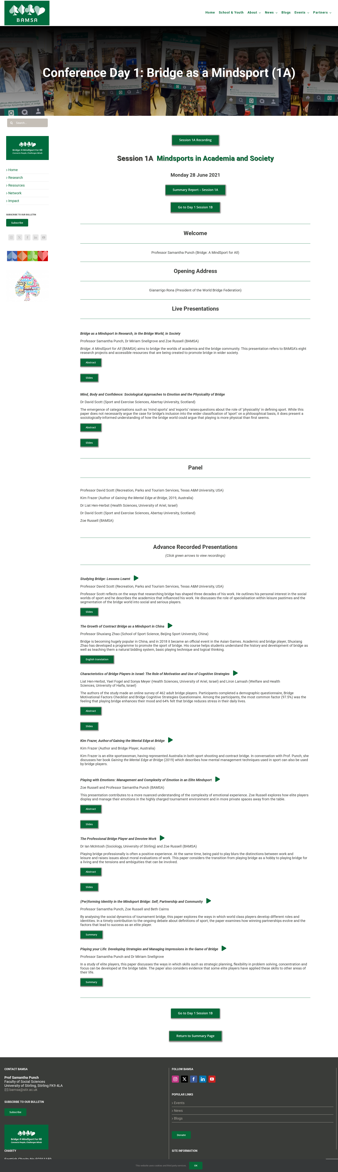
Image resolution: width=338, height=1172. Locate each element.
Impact (13, 201)
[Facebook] (27, 237)
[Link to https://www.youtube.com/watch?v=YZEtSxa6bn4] (235, 673)
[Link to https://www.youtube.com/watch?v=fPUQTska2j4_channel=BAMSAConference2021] (217, 779)
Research (15, 177)
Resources (16, 185)
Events (179, 1103)
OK (195, 1165)
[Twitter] (19, 237)
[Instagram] (11, 237)
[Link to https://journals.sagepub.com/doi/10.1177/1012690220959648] (208, 900)
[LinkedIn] (36, 237)
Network (14, 193)
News (178, 1111)
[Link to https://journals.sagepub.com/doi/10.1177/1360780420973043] (224, 948)
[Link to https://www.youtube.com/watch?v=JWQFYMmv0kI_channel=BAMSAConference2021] (136, 578)
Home (13, 170)
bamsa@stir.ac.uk (23, 1090)
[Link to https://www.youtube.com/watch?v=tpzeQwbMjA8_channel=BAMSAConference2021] (170, 625)
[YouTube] (44, 237)
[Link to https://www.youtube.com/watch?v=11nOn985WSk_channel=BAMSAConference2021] (162, 838)
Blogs (178, 1118)
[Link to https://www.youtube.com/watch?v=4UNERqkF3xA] (170, 740)
